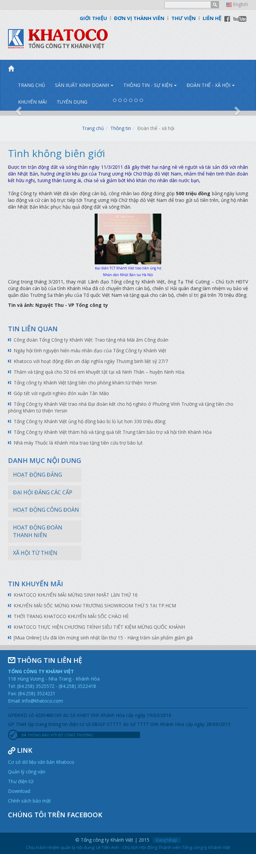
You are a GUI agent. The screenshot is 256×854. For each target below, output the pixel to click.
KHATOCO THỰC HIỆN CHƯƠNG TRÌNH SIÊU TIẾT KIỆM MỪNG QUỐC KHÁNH (99, 627)
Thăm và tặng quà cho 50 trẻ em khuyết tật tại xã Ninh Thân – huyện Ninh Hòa (99, 372)
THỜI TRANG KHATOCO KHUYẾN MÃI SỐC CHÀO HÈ (71, 616)
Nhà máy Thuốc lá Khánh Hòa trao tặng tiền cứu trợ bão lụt (78, 443)
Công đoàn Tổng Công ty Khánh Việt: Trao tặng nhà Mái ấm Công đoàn (91, 340)
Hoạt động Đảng (37, 474)
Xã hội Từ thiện (35, 553)
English (240, 4)
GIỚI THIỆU (93, 18)
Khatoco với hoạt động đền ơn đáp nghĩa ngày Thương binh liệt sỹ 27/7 (91, 361)
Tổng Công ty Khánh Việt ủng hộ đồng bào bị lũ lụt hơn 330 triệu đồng (89, 421)
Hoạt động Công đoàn (46, 509)
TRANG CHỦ (31, 85)
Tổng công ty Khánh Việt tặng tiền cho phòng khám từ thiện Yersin (85, 382)
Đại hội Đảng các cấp (42, 492)
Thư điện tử (20, 781)
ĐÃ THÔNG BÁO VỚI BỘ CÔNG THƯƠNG (57, 734)
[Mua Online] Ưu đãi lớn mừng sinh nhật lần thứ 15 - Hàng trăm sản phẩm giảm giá (103, 637)
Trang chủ (93, 128)
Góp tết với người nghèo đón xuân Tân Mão (61, 393)
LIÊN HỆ (212, 18)
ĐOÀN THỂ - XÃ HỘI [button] (208, 85)
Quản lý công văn (26, 771)
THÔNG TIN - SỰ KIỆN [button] (147, 85)
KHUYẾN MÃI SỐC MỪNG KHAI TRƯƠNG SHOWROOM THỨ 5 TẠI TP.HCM (95, 605)
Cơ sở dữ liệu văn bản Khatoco (41, 762)
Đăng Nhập (166, 840)
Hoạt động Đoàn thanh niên (37, 531)
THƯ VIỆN (183, 18)
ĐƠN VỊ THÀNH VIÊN (139, 18)
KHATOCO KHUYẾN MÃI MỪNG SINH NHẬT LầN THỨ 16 (76, 595)
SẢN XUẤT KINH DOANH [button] (82, 85)
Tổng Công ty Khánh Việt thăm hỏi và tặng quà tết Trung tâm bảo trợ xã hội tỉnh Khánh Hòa (113, 432)
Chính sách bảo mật (29, 801)
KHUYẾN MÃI (32, 102)
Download (19, 791)
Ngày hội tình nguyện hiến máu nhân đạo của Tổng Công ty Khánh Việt (90, 350)
